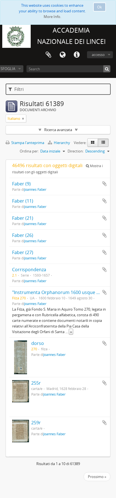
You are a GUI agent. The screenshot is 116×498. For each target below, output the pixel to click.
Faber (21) (22, 218)
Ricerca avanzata (58, 129)
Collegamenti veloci (77, 55)
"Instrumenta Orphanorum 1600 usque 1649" (60, 292)
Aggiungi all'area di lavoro (104, 184)
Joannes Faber (35, 189)
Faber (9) (21, 184)
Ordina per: (29, 151)
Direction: (76, 151)
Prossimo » (97, 476)
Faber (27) (22, 252)
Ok (99, 7)
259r (36, 423)
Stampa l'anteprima (27, 142)
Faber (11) (22, 201)
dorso (37, 343)
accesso (98, 54)
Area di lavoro (48, 55)
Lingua (62, 55)
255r (36, 383)
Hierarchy (62, 142)
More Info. (52, 16)
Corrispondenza (29, 269)
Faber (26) (22, 235)
